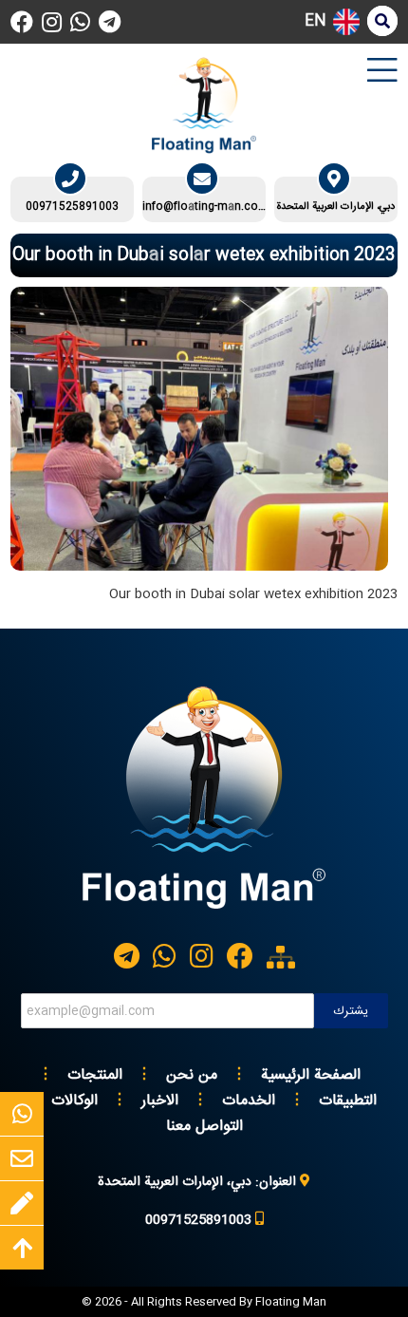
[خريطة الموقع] (281, 957)
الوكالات (74, 1101)
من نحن (191, 1075)
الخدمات (248, 1101)
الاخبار (159, 1101)
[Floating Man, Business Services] (204, 914)
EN (315, 21)
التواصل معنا (204, 1126)
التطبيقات (348, 1101)
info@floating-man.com (204, 207)
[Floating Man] (204, 105)
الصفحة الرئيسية (311, 1075)
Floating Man (290, 1301)
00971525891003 (72, 207)
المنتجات (94, 1075)
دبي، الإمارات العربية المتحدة (335, 207)
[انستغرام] (52, 22)
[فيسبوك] (21, 22)
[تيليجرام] (110, 22)
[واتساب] (80, 22)
